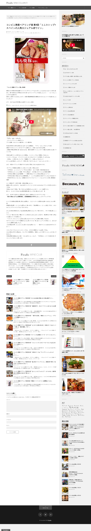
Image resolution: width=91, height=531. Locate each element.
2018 (69, 415)
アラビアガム (73, 411)
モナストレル (27, 32)
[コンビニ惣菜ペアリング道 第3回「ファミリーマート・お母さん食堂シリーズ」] (9, 282)
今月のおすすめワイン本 (70, 133)
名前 (8, 413)
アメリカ (75, 407)
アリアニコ (80, 411)
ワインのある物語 (69, 114)
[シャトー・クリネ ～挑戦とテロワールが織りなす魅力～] (65, 459)
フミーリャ (17, 32)
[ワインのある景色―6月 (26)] (65, 498)
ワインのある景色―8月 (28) (75, 464)
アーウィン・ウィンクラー (74, 409)
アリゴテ (65, 405)
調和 (36, 32)
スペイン (12, 32)
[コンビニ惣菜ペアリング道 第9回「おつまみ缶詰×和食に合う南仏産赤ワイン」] (9, 300)
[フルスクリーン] (82, 50)
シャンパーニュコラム (70, 83)
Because (65, 409)
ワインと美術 (68, 107)
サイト (7, 425)
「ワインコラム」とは (42, 7)
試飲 (33, 32)
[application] (73, 45)
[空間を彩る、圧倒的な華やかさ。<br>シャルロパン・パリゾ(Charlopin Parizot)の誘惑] (65, 482)
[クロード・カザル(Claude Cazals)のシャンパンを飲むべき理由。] (65, 451)
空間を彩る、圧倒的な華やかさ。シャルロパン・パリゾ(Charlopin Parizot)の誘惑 (76, 481)
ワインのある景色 (69, 111)
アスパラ (71, 405)
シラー (9, 32)
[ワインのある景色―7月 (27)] (65, 490)
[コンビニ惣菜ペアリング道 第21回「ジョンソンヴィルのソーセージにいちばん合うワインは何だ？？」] (9, 345)
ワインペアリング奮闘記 (70, 118)
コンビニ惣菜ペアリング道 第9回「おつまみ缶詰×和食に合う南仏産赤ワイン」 (34, 298)
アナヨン (69, 416)
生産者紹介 (67, 148)
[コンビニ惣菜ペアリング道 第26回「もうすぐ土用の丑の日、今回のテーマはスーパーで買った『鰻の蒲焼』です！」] (9, 327)
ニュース (67, 100)
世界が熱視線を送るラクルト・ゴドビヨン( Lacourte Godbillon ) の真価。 (76, 473)
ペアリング (22, 32)
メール (8, 419)
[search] (83, 58)
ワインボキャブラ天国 (70, 122)
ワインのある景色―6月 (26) (75, 495)
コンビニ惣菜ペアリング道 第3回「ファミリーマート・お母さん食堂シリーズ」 (21, 281)
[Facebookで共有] (31, 245)
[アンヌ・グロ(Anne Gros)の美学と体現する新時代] (65, 435)
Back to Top (45, 507)
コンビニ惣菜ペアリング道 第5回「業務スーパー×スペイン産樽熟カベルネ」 (40, 281)
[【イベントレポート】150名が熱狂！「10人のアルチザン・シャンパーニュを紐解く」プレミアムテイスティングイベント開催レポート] (65, 427)
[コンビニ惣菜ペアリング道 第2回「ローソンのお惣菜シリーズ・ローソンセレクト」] (9, 337)
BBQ (64, 415)
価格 (31, 32)
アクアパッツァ (70, 413)
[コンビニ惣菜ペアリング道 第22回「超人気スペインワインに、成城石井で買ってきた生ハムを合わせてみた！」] (9, 364)
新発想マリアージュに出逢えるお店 (73, 140)
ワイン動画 (32, 7)
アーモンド (74, 412)
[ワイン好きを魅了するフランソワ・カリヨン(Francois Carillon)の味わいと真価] (65, 443)
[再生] (63, 50)
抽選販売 (67, 136)
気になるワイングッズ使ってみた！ (73, 144)
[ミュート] (80, 50)
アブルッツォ (78, 413)
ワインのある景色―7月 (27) (75, 487)
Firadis (49, 520)
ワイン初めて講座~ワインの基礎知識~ (73, 125)
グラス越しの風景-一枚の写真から (72, 76)
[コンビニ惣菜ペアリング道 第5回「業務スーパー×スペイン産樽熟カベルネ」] (53, 282)
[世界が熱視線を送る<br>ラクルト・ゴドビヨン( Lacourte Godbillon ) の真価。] (65, 474)
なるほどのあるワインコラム (71, 96)
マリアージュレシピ (69, 103)
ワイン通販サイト (12, 7)
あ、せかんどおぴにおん (70, 69)
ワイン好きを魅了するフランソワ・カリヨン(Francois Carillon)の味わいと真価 (77, 442)
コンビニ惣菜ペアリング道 (19, 31)
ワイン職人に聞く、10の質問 (71, 129)
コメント (8, 399)
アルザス (77, 405)
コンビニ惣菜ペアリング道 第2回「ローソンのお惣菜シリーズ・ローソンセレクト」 (35, 334)
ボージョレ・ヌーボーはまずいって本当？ (70, 331)
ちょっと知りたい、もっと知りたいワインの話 (72, 272)
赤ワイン (39, 32)
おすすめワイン (68, 72)
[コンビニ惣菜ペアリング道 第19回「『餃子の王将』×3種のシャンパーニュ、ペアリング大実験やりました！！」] (9, 318)
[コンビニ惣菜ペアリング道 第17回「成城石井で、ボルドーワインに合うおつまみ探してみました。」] (9, 308)
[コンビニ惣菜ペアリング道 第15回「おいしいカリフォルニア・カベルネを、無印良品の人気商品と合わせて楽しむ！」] (9, 374)
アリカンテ (74, 415)
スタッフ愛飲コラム (69, 87)
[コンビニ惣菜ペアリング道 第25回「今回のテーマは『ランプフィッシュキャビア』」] (9, 354)
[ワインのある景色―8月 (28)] (65, 467)
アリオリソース (67, 412)
